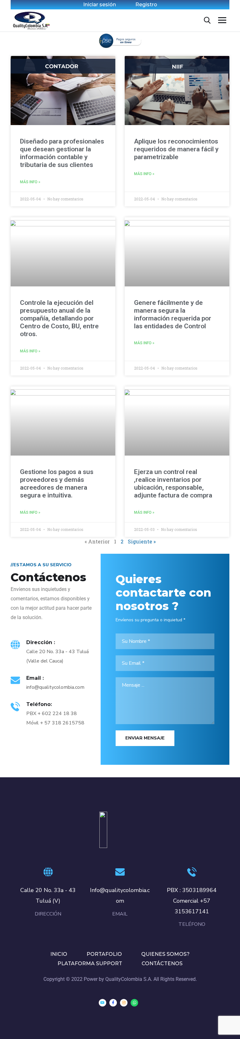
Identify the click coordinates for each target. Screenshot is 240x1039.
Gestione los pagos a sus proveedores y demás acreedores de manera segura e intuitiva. (56, 483)
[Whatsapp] (134, 1002)
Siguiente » (142, 541)
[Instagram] (124, 1002)
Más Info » (30, 182)
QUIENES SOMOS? (165, 954)
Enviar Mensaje (145, 738)
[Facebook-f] (113, 1002)
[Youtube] (102, 1002)
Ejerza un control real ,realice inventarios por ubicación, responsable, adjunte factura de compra (173, 483)
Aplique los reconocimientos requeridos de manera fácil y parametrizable (176, 149)
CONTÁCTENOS (162, 963)
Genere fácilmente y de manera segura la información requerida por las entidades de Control (172, 314)
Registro (146, 5)
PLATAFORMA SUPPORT (90, 963)
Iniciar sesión (99, 5)
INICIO (58, 954)
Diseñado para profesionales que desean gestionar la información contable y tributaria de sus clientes (62, 153)
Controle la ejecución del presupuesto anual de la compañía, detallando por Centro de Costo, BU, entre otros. (59, 318)
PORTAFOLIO (104, 954)
